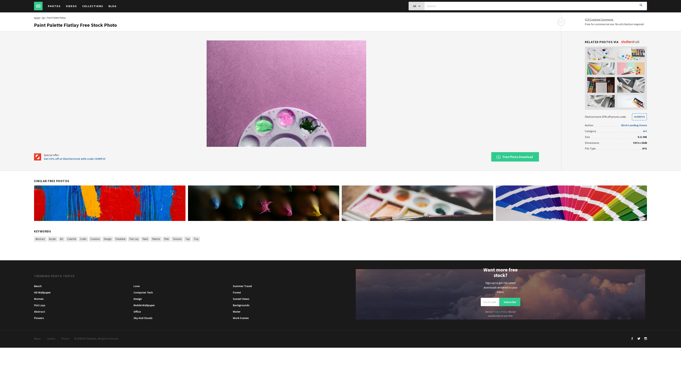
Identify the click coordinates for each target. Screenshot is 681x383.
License (51, 338)
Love (137, 286)
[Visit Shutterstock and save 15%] (630, 42)
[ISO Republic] (38, 6)
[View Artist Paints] (417, 203)
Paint (145, 239)
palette (156, 239)
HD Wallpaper (42, 292)
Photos (54, 6)
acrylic (52, 239)
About (37, 338)
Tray (196, 239)
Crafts (83, 239)
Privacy (65, 338)
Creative (95, 239)
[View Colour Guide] (571, 203)
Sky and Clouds (143, 318)
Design (108, 239)
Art (43, 17)
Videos (71, 6)
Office (137, 311)
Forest (237, 292)
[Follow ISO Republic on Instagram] (645, 339)
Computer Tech (143, 292)
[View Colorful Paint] (110, 203)
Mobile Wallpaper (144, 305)
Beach (38, 286)
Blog (113, 6)
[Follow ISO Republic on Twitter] (639, 339)
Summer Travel (242, 286)
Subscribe (510, 302)
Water (236, 311)
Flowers (39, 318)
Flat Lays (39, 305)
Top (188, 239)
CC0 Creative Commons (599, 19)
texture (177, 239)
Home (37, 17)
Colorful (71, 239)
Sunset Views (241, 299)
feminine (120, 239)
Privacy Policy (500, 311)
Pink (166, 239)
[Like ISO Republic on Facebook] (632, 339)
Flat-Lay (134, 239)
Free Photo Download (518, 157)
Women (39, 299)
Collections (92, 6)
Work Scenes (241, 318)
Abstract (40, 239)
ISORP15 (639, 116)
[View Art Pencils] (263, 203)
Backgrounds (241, 305)
